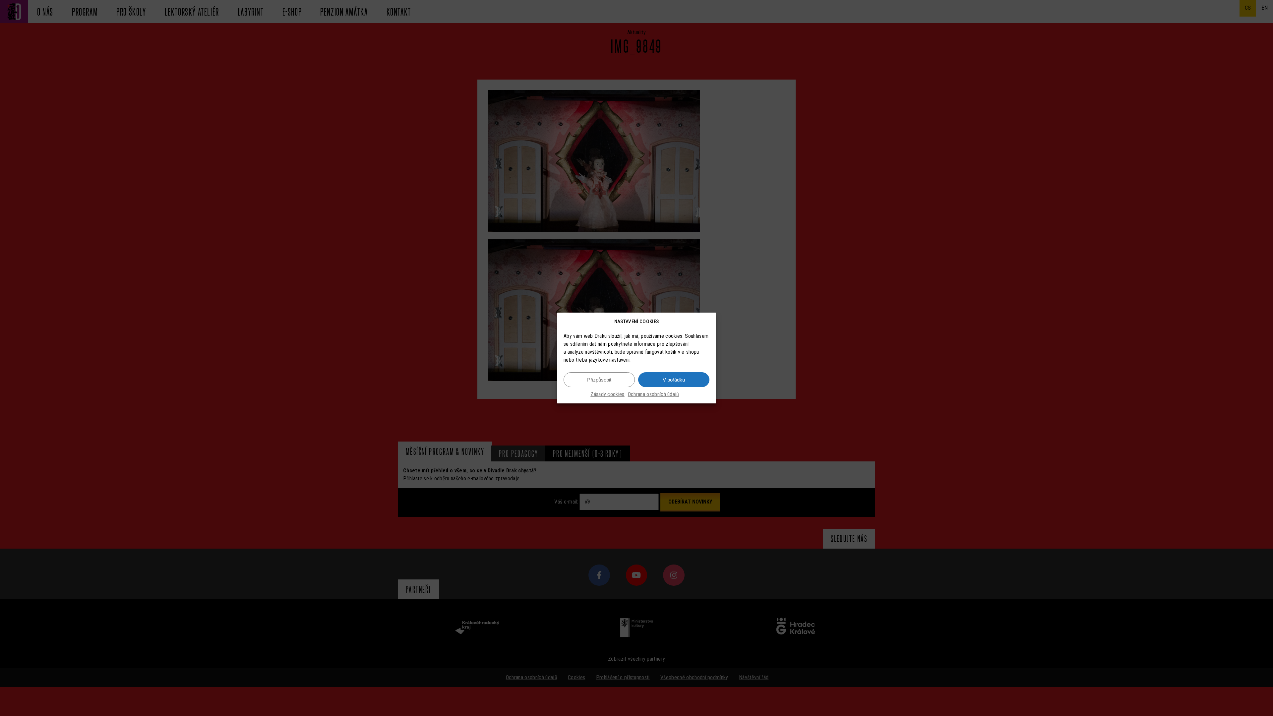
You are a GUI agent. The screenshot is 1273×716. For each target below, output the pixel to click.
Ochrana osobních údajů (653, 394)
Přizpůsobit (599, 380)
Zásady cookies (607, 394)
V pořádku (674, 380)
